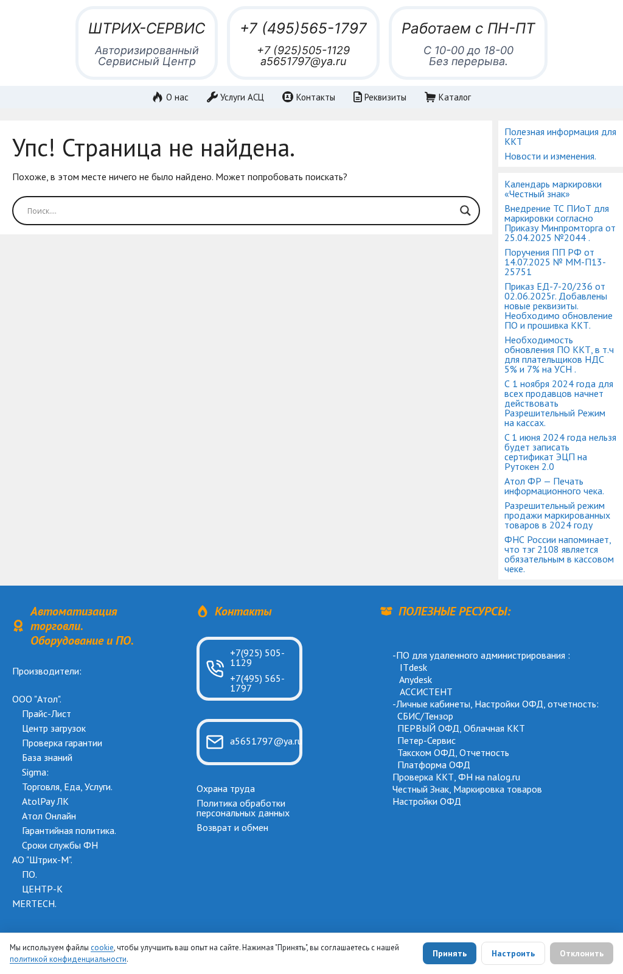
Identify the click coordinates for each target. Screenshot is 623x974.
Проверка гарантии (62, 743)
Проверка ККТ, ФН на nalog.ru (456, 777)
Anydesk (415, 679)
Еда (72, 786)
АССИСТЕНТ (426, 691)
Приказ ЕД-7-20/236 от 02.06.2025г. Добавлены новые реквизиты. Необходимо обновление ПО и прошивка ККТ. (558, 305)
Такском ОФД (426, 752)
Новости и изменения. (550, 156)
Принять (450, 953)
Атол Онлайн (49, 816)
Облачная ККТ (494, 728)
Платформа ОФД (433, 765)
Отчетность (484, 752)
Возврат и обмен (232, 827)
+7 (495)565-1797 (303, 28)
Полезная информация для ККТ (560, 136)
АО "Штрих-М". (42, 859)
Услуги (98, 786)
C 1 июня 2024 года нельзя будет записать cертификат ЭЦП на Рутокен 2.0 (560, 451)
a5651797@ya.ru (303, 61)
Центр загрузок (54, 728)
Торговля (41, 786)
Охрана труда (226, 788)
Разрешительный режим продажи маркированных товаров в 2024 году (557, 515)
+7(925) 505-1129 (257, 657)
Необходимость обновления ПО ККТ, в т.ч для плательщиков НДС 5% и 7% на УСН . (559, 354)
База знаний (47, 757)
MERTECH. (34, 903)
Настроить (513, 953)
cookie (102, 947)
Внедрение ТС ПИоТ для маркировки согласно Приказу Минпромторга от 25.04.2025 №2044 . (560, 223)
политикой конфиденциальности (68, 959)
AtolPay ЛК (45, 801)
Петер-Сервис (426, 740)
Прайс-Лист (46, 713)
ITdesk (413, 667)
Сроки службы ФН (60, 845)
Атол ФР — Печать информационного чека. (554, 486)
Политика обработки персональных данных (243, 808)
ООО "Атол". (36, 699)
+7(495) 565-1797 (257, 683)
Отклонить (582, 953)
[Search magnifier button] (465, 210)
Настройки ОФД (509, 704)
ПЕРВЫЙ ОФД (428, 728)
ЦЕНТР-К (42, 889)
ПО (28, 874)
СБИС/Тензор (425, 716)
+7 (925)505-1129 (303, 50)
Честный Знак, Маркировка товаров (467, 789)
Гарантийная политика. (69, 830)
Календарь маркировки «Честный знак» (553, 189)
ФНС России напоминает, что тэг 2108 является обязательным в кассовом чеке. (559, 554)
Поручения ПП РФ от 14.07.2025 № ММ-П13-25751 (555, 262)
